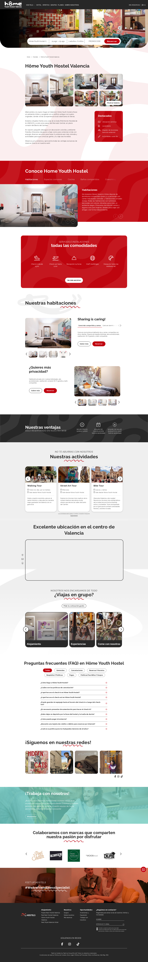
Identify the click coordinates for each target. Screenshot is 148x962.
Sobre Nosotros (72, 5)
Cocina (71, 179)
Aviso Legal (70, 955)
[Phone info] (22, 563)
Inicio (28, 57)
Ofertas (46, 5)
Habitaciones (31, 179)
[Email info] (22, 559)
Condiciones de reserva (47, 955)
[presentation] (73, 221)
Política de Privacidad (81, 955)
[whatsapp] (143, 869)
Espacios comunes (53, 179)
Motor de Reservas (94, 955)
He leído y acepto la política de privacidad (108, 928)
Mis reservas (68, 917)
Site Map (102, 955)
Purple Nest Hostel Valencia (50, 913)
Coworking (110, 179)
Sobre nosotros (69, 915)
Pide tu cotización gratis (74, 606)
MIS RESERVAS (134, 5)
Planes (61, 5)
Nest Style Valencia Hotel (49, 922)
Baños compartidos (90, 179)
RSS (107, 955)
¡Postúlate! (31, 816)
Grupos (54, 5)
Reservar (99, 344)
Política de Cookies (60, 955)
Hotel (39, 5)
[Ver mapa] (22, 555)
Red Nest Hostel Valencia (49, 915)
